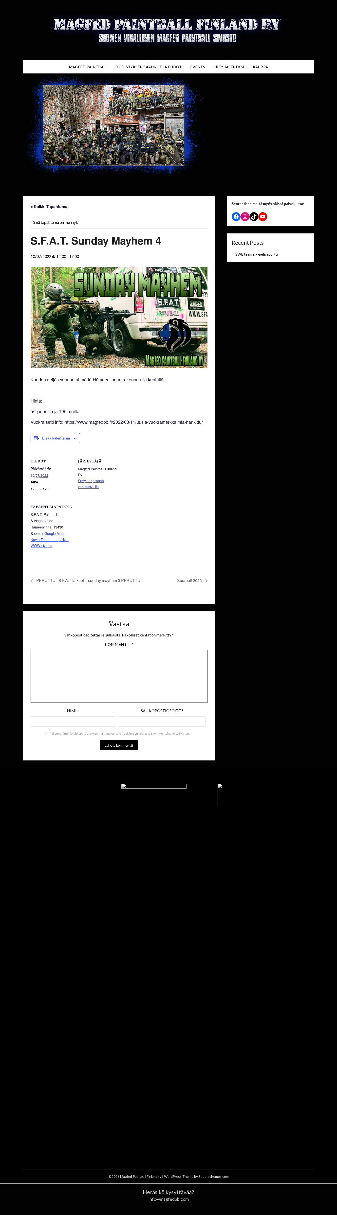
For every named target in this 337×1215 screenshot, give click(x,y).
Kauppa (260, 67)
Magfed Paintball (88, 67)
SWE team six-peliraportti (256, 254)
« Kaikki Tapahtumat (50, 206)
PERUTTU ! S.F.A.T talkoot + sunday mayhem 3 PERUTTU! (88, 580)
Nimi (73, 710)
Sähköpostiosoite (162, 710)
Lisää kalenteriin (56, 438)
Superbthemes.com (214, 1176)
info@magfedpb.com (169, 1199)
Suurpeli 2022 (190, 580)
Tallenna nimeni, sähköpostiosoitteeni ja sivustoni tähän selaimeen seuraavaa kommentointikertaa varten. (120, 733)
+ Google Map (52, 533)
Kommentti (119, 644)
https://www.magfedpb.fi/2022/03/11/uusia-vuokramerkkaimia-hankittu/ (134, 422)
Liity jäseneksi (229, 67)
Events (197, 67)
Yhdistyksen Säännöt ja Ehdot (149, 67)
